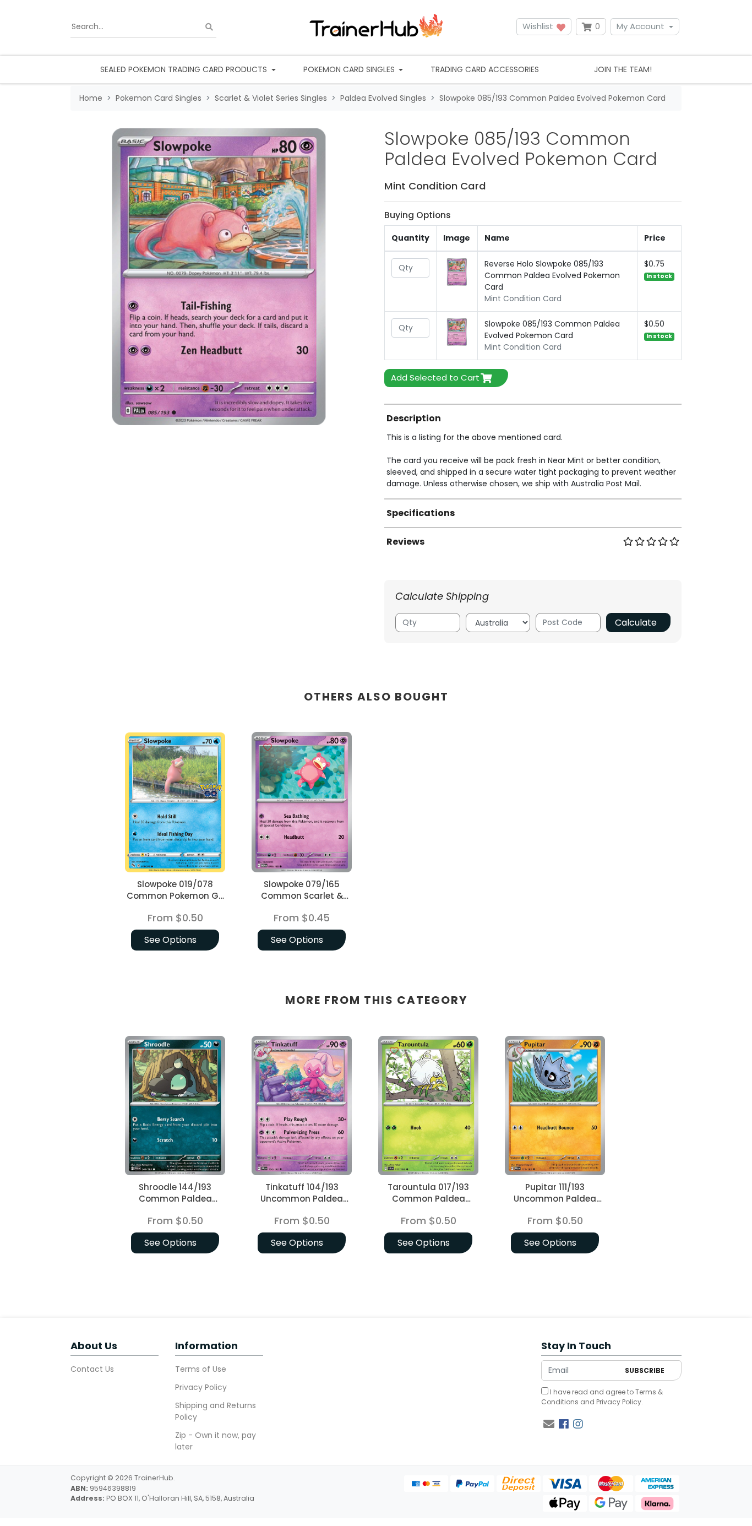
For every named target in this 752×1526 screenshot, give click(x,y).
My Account (640, 26)
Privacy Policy (201, 1387)
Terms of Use (200, 1369)
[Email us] (548, 1424)
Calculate (636, 622)
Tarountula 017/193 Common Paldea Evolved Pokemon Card (428, 1198)
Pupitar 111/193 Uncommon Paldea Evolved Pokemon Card (554, 1198)
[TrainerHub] (376, 27)
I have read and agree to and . (602, 1396)
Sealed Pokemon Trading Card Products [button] (184, 69)
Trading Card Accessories (485, 69)
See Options (170, 939)
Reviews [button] (405, 541)
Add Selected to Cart (435, 377)
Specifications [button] (420, 513)
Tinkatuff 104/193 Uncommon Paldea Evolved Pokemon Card (301, 1198)
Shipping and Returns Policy (215, 1411)
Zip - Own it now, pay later (215, 1441)
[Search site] (209, 26)
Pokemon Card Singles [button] (350, 69)
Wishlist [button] (538, 26)
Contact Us (92, 1369)
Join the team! (623, 69)
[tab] (533, 447)
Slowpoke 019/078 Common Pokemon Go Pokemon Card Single (175, 895)
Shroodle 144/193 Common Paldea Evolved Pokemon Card (175, 1198)
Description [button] (413, 418)
